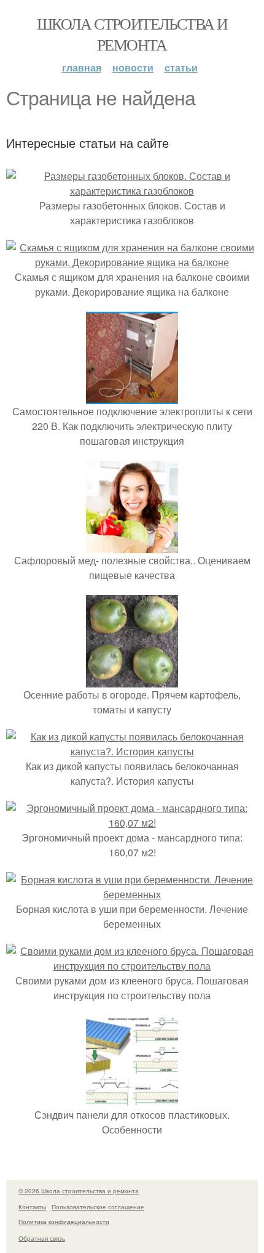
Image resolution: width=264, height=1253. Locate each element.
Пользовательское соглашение (98, 1206)
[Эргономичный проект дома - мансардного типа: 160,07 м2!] (132, 823)
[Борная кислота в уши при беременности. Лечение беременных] (132, 894)
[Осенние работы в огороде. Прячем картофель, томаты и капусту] (132, 680)
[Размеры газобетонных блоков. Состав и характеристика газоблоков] (132, 191)
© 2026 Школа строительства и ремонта (78, 1190)
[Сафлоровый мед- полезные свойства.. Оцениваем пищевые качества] (132, 545)
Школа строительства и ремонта (132, 34)
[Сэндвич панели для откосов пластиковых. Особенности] (132, 1100)
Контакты (32, 1206)
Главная (81, 67)
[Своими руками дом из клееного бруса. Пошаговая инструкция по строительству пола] (132, 966)
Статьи (181, 67)
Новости (132, 67)
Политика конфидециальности (63, 1221)
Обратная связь (41, 1238)
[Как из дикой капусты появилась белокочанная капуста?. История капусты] (132, 751)
